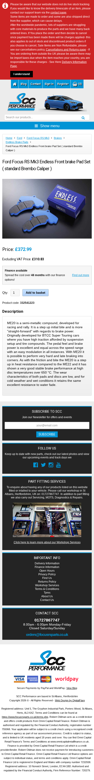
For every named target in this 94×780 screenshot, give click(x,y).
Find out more (80, 275)
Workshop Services (47, 585)
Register (63, 84)
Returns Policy (47, 581)
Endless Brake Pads (17, 142)
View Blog (71, 688)
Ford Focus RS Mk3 (38, 138)
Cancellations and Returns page (66, 49)
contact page (58, 12)
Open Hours (47, 570)
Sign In (48, 84)
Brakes (58, 138)
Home (9, 138)
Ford (19, 138)
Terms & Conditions (47, 589)
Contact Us (47, 600)
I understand (21, 74)
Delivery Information (47, 563)
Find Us (47, 578)
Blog (23, 84)
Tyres (47, 592)
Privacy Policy (47, 574)
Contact (35, 84)
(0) (79, 84)
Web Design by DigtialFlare (70, 700)
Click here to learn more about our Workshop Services (47, 542)
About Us (47, 596)
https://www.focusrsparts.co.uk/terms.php (25, 716)
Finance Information (47, 567)
